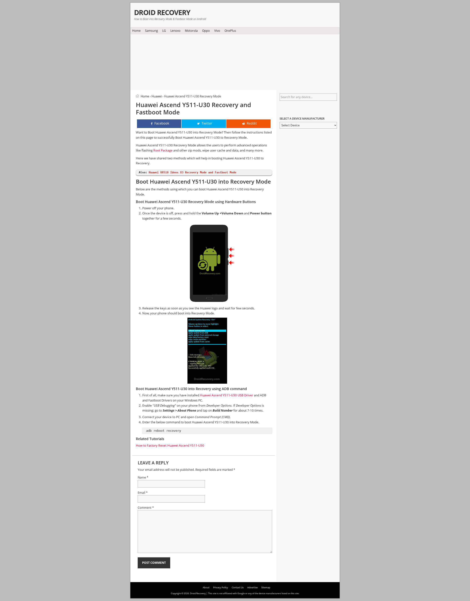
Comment (146, 508)
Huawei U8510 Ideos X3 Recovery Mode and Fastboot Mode (192, 172)
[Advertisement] (235, 61)
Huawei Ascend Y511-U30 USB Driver (226, 395)
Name (143, 477)
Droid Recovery (162, 12)
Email (143, 493)
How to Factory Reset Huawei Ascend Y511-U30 (170, 445)
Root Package (163, 150)
